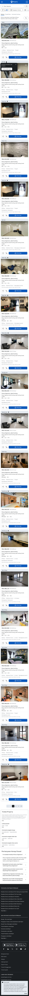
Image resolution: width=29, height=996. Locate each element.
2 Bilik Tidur (10, 838)
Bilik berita (3, 956)
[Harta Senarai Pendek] (26, 26)
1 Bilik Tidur (4, 838)
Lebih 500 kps (5, 844)
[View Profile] (14, 22)
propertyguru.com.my (6, 977)
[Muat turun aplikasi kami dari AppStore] (8, 945)
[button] (2, 14)
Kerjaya (3, 959)
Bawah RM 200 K (5, 831)
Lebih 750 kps (12, 844)
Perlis (3, 825)
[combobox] (14, 6)
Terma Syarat (4, 969)
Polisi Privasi (21, 986)
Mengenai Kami (5, 954)
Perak (6, 825)
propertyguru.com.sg (6, 979)
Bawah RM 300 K (13, 831)
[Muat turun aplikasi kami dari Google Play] (20, 945)
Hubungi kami (4, 962)
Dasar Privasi (4, 964)
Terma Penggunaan (6, 967)
